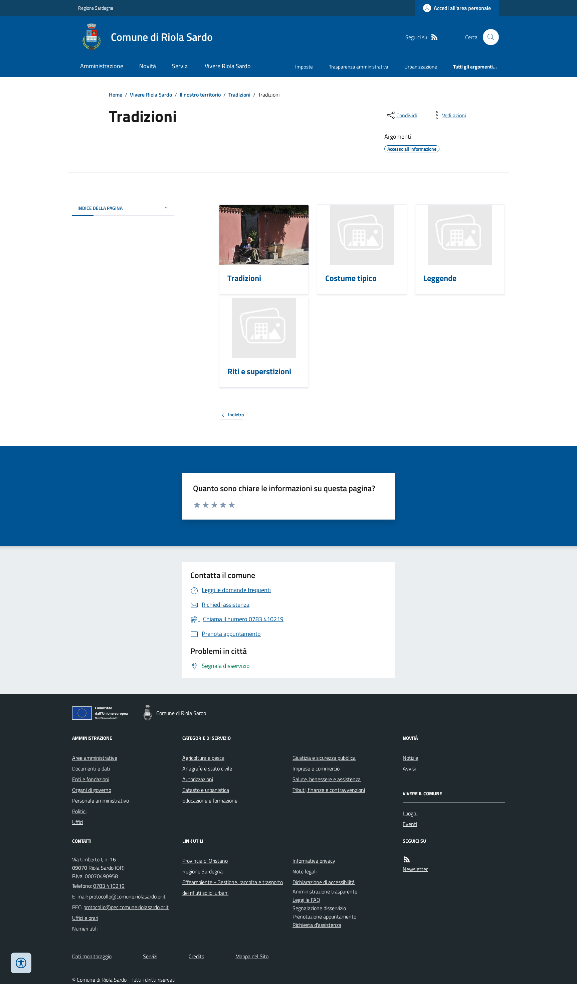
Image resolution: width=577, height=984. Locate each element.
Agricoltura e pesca (203, 758)
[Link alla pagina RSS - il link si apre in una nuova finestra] (434, 37)
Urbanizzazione (420, 67)
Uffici (77, 822)
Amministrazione (101, 66)
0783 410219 (109, 886)
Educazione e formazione (209, 801)
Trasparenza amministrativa (358, 67)
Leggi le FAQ (306, 900)
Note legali (305, 871)
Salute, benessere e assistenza (327, 779)
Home (115, 95)
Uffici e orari (85, 918)
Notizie (410, 758)
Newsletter (415, 869)
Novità (147, 66)
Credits (196, 956)
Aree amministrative (94, 758)
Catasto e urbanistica (205, 790)
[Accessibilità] (21, 963)
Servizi (180, 66)
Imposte (304, 67)
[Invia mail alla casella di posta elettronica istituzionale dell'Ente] (127, 896)
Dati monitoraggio (92, 956)
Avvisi (409, 768)
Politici (79, 811)
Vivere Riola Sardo (228, 66)
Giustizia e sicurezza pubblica (324, 758)
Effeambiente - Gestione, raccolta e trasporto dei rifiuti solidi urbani (232, 887)
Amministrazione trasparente (325, 891)
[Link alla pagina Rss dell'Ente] (407, 859)
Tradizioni (239, 95)
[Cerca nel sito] (488, 37)
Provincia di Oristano (205, 861)
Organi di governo (91, 790)
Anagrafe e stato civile (207, 768)
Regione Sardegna (95, 7)
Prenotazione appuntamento (324, 916)
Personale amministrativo (100, 801)
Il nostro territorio (200, 95)
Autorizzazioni (197, 779)
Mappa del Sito (251, 956)
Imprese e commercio (316, 768)
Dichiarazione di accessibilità (324, 882)
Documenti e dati (91, 768)
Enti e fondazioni (90, 779)
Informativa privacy (314, 861)
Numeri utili (85, 929)
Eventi (410, 824)
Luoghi (410, 813)
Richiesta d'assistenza (317, 925)
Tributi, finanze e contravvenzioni (329, 790)
